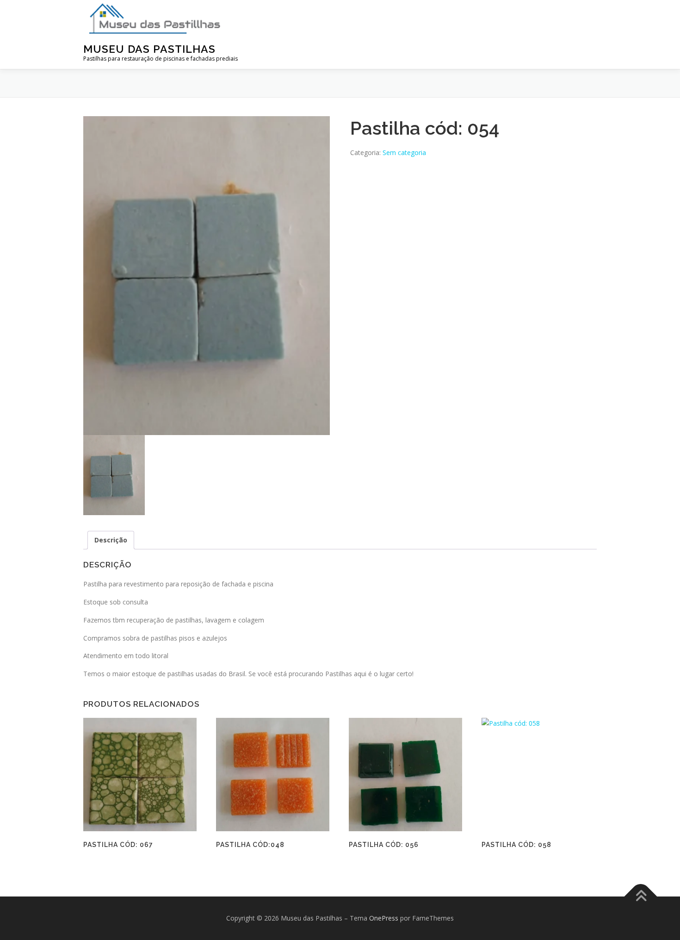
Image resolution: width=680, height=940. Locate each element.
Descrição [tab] (110, 539)
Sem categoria (404, 152)
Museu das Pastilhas (149, 49)
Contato (574, 9)
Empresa (332, 9)
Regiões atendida (426, 9)
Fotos (370, 9)
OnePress (383, 918)
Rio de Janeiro (508, 9)
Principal (287, 9)
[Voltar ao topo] (640, 896)
